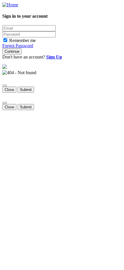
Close (9, 89)
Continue (12, 51)
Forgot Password (17, 45)
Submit (26, 89)
